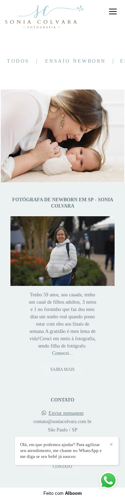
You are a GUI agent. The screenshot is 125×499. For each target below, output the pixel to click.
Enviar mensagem (66, 413)
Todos (18, 61)
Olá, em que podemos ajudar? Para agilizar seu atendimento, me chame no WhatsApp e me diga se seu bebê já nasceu (61, 450)
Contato (62, 467)
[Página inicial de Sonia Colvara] (44, 17)
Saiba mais (62, 369)
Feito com (62, 493)
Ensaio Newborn (75, 61)
